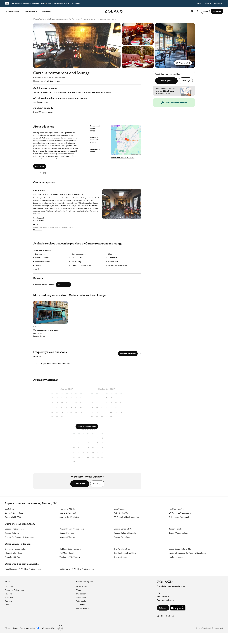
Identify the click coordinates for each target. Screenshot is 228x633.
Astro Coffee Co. (121, 513)
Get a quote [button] (39, 166)
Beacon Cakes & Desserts (125, 533)
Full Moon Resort (66, 553)
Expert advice (30, 11)
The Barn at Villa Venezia (69, 557)
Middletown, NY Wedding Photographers (76, 569)
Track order (81, 594)
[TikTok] (173, 617)
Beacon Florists (175, 529)
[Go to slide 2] (123, 217)
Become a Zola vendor (14, 590)
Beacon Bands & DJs (123, 529)
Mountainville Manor (13, 553)
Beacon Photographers (14, 529)
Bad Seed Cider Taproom (70, 549)
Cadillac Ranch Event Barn (125, 553)
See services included (101, 92)
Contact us (80, 605)
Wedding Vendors (38, 19)
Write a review (53, 81)
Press (7, 605)
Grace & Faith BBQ (13, 517)
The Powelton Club (122, 549)
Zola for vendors (218, 3)
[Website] (44, 173)
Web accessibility (48, 628)
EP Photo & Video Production (126, 517)
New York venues (74, 19)
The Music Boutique (177, 509)
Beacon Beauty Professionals (71, 529)
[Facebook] (35, 173)
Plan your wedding (12, 11)
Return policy (81, 601)
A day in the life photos (69, 517)
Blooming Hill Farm (13, 557)
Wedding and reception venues (56, 19)
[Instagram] (40, 173)
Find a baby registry (164, 600)
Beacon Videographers (178, 533)
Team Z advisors (83, 608)
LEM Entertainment (67, 513)
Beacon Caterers (12, 533)
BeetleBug (9, 509)
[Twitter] (165, 617)
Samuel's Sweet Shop (14, 513)
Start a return (81, 597)
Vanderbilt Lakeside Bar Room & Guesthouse (187, 553)
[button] (183, 63)
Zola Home (207, 3)
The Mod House (121, 557)
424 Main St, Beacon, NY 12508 (122, 158)
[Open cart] (197, 11)
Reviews (8, 594)
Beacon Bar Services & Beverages (19, 537)
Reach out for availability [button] (87, 426)
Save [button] (95, 483)
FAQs (78, 590)
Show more (37, 230)
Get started (163, 608)
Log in (159, 593)
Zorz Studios (119, 509)
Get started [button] (217, 11)
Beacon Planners (66, 533)
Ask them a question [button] (128, 354)
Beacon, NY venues (89, 19)
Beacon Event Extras (122, 537)
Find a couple (46, 11)
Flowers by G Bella (67, 509)
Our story (9, 586)
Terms (167, 93)
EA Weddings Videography (180, 513)
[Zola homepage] (114, 11)
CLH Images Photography (179, 517)
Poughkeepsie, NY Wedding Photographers (23, 569)
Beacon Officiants (67, 537)
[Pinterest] (162, 617)
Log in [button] (205, 11)
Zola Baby (199, 3)
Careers (8, 601)
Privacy (7, 628)
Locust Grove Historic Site (180, 549)
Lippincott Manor (176, 557)
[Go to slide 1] (121, 217)
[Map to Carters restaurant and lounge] (126, 140)
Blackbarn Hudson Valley (15, 549)
